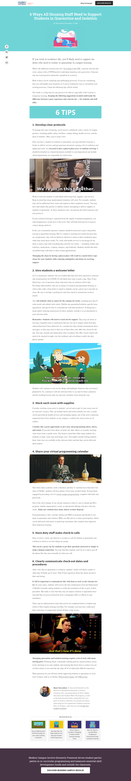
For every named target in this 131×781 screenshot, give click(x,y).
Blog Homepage (86, 3)
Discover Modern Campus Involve (65, 770)
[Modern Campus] (26, 3)
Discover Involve (104, 3)
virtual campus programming (67, 494)
